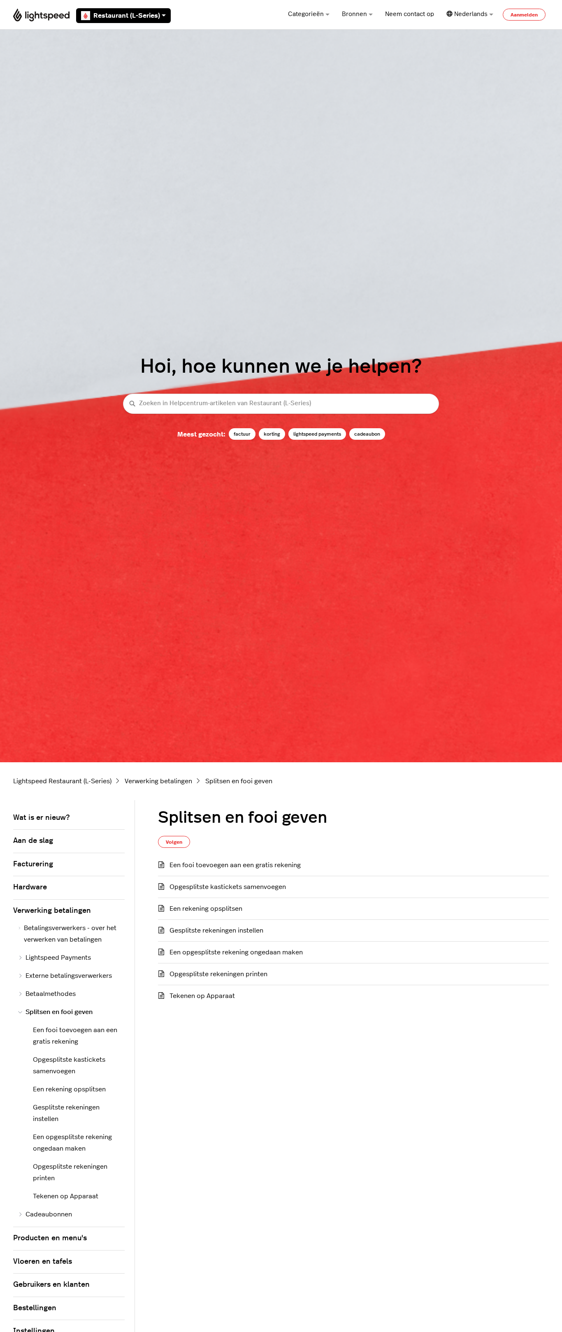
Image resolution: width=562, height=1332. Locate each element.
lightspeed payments (317, 434)
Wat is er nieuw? (41, 817)
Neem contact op (409, 14)
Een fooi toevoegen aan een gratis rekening (235, 865)
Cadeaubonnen (49, 1214)
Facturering (33, 864)
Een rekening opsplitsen (206, 908)
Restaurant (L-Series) (126, 15)
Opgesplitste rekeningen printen (218, 974)
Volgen (174, 842)
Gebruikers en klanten (51, 1284)
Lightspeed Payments (58, 957)
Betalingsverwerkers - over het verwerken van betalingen (70, 934)
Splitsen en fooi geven (238, 781)
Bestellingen (34, 1308)
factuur (242, 434)
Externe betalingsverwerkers (69, 975)
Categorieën (306, 14)
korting (272, 434)
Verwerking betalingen (158, 781)
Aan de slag (33, 841)
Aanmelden (524, 14)
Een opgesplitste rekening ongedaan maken (236, 952)
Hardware (30, 887)
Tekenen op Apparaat (202, 996)
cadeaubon (367, 434)
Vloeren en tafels (42, 1261)
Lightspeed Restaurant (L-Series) (62, 781)
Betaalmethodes (51, 994)
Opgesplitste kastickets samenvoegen (228, 887)
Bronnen (354, 14)
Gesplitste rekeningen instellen (216, 930)
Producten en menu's (50, 1238)
